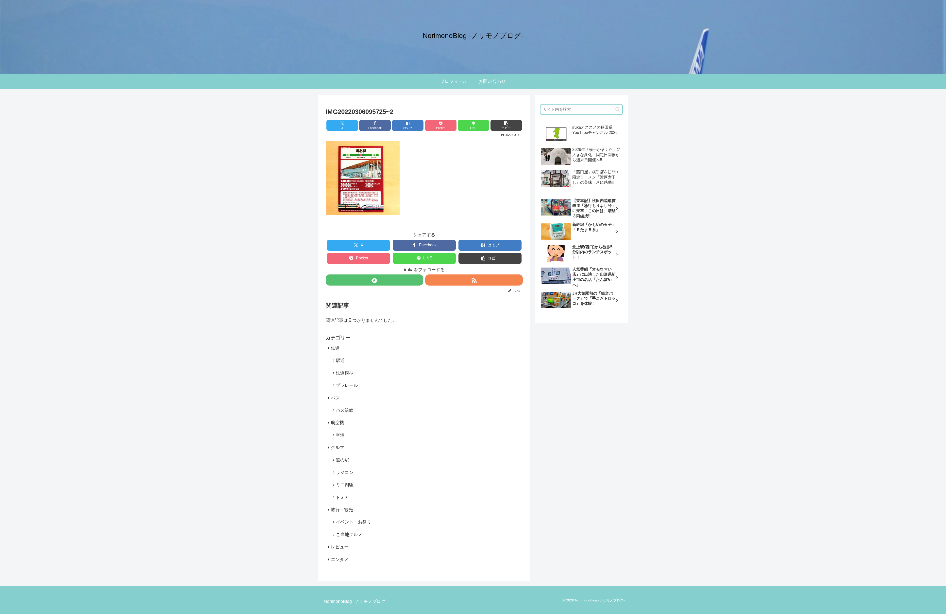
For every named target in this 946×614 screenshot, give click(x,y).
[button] (506, 125)
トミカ (342, 497)
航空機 (337, 422)
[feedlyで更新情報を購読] (374, 280)
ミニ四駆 (345, 484)
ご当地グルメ (349, 534)
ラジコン (345, 472)
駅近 (340, 360)
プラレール (347, 385)
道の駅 (342, 459)
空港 (340, 435)
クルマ (337, 447)
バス (335, 398)
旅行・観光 (342, 509)
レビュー (340, 546)
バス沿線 (345, 410)
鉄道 (335, 348)
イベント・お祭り (353, 522)
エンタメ (340, 559)
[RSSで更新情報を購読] (474, 280)
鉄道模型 (345, 373)
